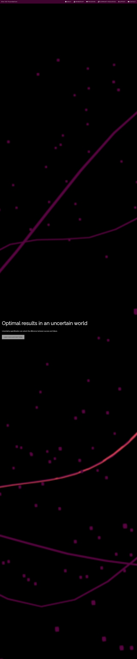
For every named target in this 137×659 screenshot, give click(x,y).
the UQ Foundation (9, 1)
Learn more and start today (13, 337)
